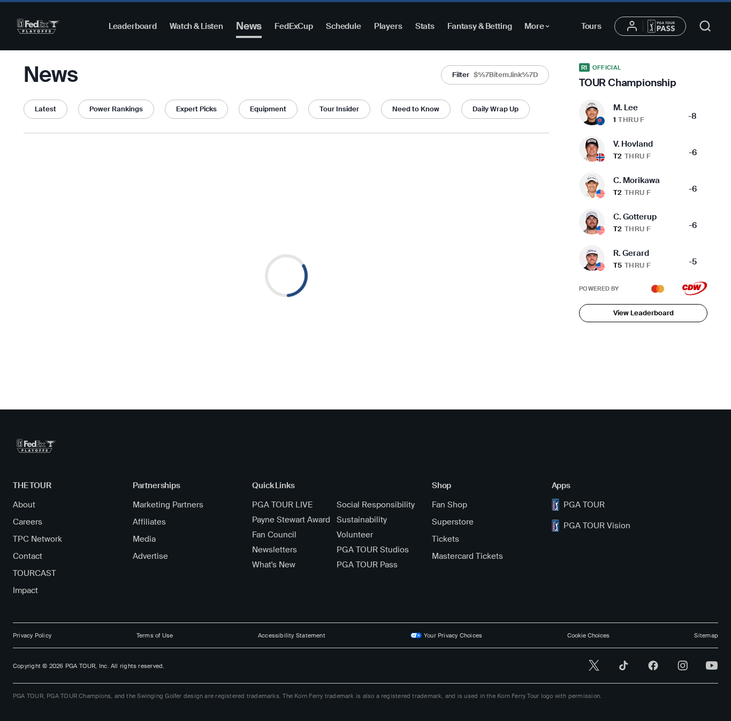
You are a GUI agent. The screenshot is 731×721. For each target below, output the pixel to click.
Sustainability (362, 519)
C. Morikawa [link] (636, 180)
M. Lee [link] (625, 107)
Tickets (445, 539)
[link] (643, 76)
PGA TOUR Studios (373, 549)
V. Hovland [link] (633, 144)
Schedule (343, 26)
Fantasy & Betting (479, 26)
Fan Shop (449, 504)
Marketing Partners (168, 504)
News (249, 26)
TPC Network (37, 539)
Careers (27, 522)
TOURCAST (34, 573)
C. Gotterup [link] (635, 216)
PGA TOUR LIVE (282, 504)
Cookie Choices (588, 635)
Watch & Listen (196, 26)
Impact (25, 590)
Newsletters (274, 549)
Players (388, 26)
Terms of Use (154, 635)
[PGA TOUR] (38, 26)
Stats (425, 26)
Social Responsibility (376, 504)
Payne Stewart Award (291, 519)
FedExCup (294, 26)
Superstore (453, 522)
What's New (273, 564)
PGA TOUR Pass (367, 564)
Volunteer (355, 534)
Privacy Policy (32, 635)
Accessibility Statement (291, 635)
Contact (27, 556)
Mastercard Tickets (467, 556)
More (539, 28)
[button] (495, 75)
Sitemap (706, 635)
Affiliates (149, 522)
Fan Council (274, 534)
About (24, 504)
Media (144, 539)
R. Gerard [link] (631, 253)
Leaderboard (133, 26)
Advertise (150, 556)
